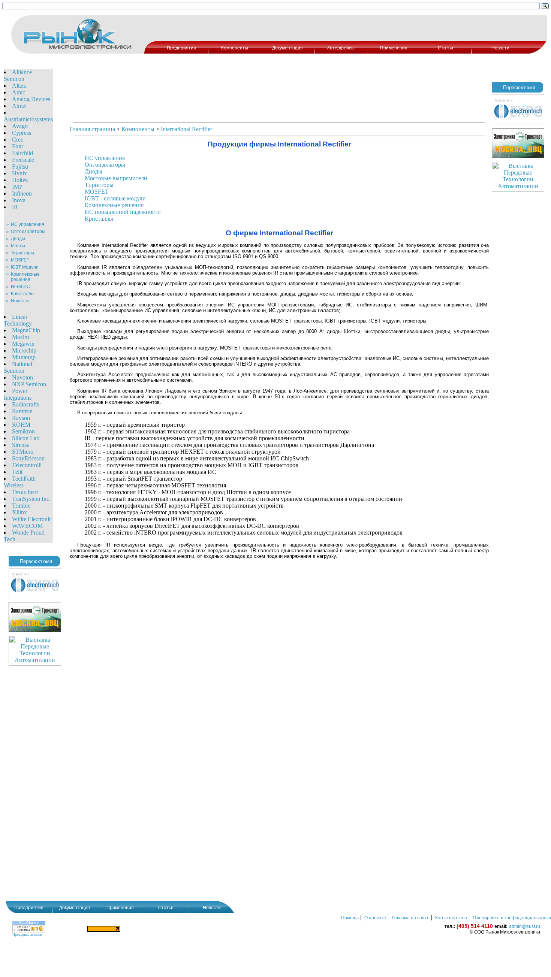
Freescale (23, 160)
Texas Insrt (25, 492)
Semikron (23, 431)
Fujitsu (20, 166)
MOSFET (20, 260)
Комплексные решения (25, 277)
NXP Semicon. (30, 384)
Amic (18, 92)
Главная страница (92, 129)
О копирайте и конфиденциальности (512, 917)
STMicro (22, 451)
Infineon (22, 193)
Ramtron (22, 411)
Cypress (21, 133)
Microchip (24, 350)
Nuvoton (22, 377)
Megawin (23, 344)
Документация (287, 48)
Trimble (21, 505)
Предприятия (181, 48)
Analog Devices (31, 99)
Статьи (445, 48)
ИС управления (27, 224)
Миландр (24, 357)
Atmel (19, 106)
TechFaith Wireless (20, 481)
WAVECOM (27, 526)
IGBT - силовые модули (115, 198)
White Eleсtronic (32, 519)
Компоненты (234, 48)
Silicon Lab (25, 438)
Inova (18, 200)
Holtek (20, 180)
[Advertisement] (346, 28)
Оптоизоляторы (28, 231)
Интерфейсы (340, 48)
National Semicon (18, 367)
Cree (17, 139)
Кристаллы (22, 293)
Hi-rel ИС (20, 286)
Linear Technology (18, 320)
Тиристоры (22, 252)
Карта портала (451, 917)
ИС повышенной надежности (123, 212)
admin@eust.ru (524, 926)
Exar (17, 146)
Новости (500, 48)
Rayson (21, 418)
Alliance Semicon (18, 75)
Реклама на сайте (411, 917)
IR (15, 207)
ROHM (21, 424)
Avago (20, 126)
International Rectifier (186, 129)
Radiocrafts (25, 404)
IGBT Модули (25, 267)
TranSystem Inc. (31, 499)
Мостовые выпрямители (116, 178)
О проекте (375, 917)
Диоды (18, 238)
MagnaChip (26, 330)
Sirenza (21, 445)
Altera (19, 85)
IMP (17, 187)
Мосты (18, 245)
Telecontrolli (27, 465)
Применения (393, 48)
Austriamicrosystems (28, 119)
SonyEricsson (28, 458)
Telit (17, 472)
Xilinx (19, 512)
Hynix (19, 173)
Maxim (20, 337)
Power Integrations (17, 394)
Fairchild (22, 153)
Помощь (350, 917)
